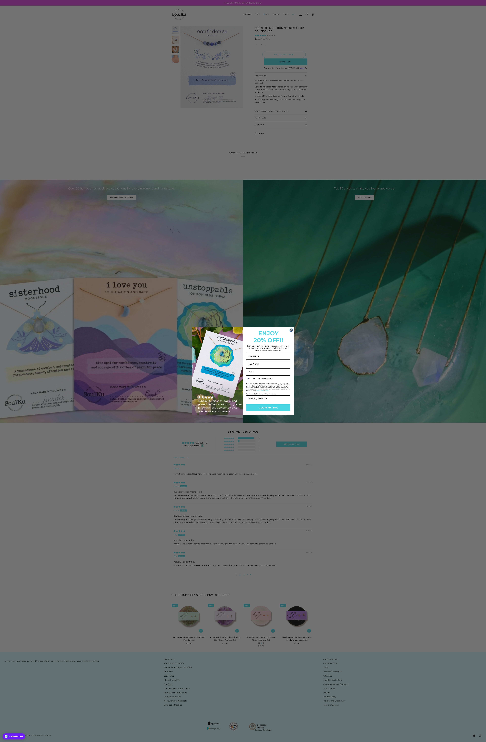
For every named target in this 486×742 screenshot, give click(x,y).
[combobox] (251, 379)
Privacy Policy (260, 390)
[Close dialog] (291, 330)
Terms (267, 390)
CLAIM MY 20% (268, 407)
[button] (14, 736)
